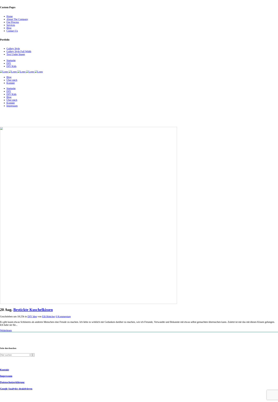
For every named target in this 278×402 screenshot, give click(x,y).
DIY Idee (32, 316)
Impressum (6, 376)
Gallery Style (13, 48)
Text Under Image (15, 54)
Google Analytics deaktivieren (16, 388)
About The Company (17, 19)
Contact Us (12, 30)
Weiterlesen (6, 330)
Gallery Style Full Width (18, 51)
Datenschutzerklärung (12, 382)
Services (10, 25)
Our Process (12, 22)
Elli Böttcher (48, 316)
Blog (8, 28)
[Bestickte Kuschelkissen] (88, 303)
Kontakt (4, 369)
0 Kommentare (63, 316)
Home (9, 16)
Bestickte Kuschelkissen (33, 310)
